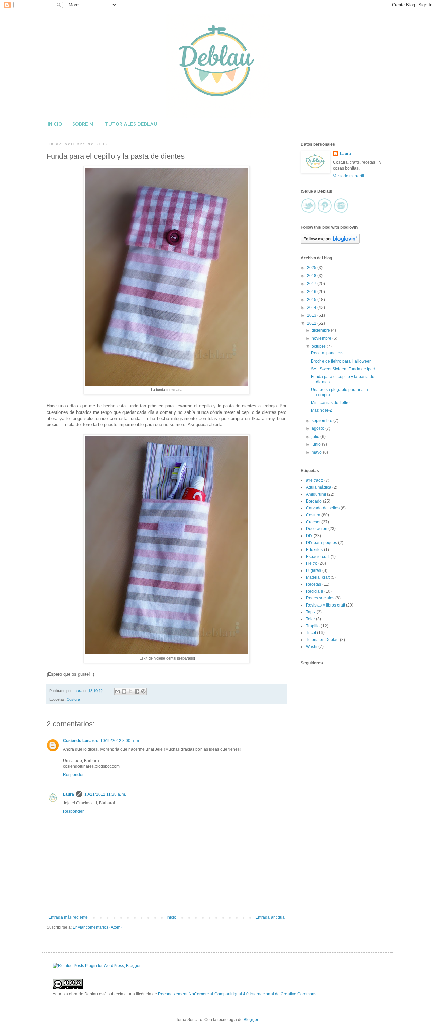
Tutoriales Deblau (322, 639)
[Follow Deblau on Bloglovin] (330, 242)
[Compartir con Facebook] (137, 691)
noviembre (322, 338)
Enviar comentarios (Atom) (97, 927)
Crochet (313, 522)
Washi (311, 646)
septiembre (322, 420)
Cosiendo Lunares (80, 740)
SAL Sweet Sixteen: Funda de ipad (343, 369)
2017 (312, 283)
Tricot (311, 632)
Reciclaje (314, 591)
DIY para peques (321, 542)
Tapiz (311, 612)
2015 (312, 299)
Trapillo (313, 626)
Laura (68, 794)
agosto (318, 428)
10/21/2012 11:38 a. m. (105, 794)
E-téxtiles (314, 549)
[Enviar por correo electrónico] (117, 691)
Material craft (318, 577)
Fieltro (311, 563)
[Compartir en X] (130, 691)
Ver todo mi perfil (348, 176)
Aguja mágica (318, 487)
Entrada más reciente (68, 917)
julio (316, 436)
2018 (312, 275)
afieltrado (314, 480)
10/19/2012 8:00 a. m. (120, 740)
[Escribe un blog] (124, 691)
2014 (312, 307)
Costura (73, 699)
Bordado (314, 501)
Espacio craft (318, 556)
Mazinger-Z (321, 410)
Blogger (251, 1019)
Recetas (313, 584)
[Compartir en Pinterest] (143, 691)
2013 (312, 315)
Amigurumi (316, 494)
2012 (312, 323)
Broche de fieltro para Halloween (341, 361)
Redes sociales (320, 598)
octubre (319, 346)
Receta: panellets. (327, 353)
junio (317, 444)
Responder (73, 774)
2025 (312, 267)
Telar (310, 619)
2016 (312, 291)
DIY (309, 535)
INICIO (55, 124)
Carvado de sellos (323, 508)
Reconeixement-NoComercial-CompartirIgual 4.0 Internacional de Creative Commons (237, 993)
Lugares (313, 570)
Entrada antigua (270, 917)
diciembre (321, 330)
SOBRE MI (83, 124)
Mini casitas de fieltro (330, 402)
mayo (317, 452)
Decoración (316, 528)
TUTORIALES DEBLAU (131, 124)
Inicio (171, 917)
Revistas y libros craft (325, 605)
